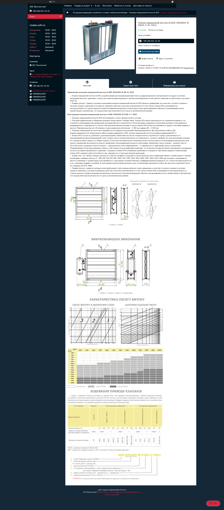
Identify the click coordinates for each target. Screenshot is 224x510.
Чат (215, 503)
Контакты (107, 5)
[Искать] (60, 16)
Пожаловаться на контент (107, 492)
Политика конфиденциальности (129, 492)
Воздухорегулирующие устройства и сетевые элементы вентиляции (100, 13)
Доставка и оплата (142, 5)
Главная (68, 5)
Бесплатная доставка (150, 51)
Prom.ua (123, 490)
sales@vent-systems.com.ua (43, 91)
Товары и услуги (82, 5)
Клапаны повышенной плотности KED (144, 13)
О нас (97, 5)
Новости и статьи (122, 5)
